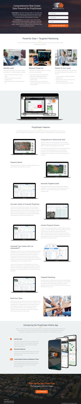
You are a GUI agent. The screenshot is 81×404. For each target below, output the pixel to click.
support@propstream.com (9, 401)
